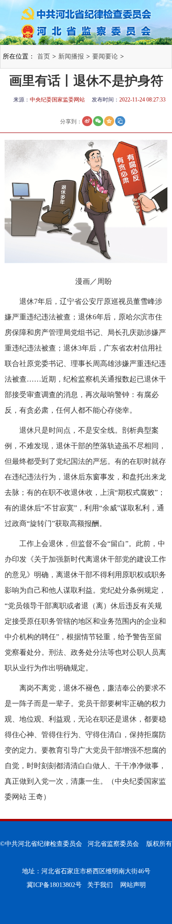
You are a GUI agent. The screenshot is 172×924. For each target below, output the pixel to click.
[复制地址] (120, 121)
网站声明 (133, 885)
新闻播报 (71, 56)
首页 (43, 56)
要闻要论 (105, 56)
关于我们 (100, 885)
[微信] (98, 121)
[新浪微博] (87, 121)
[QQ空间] (109, 121)
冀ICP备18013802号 (54, 885)
